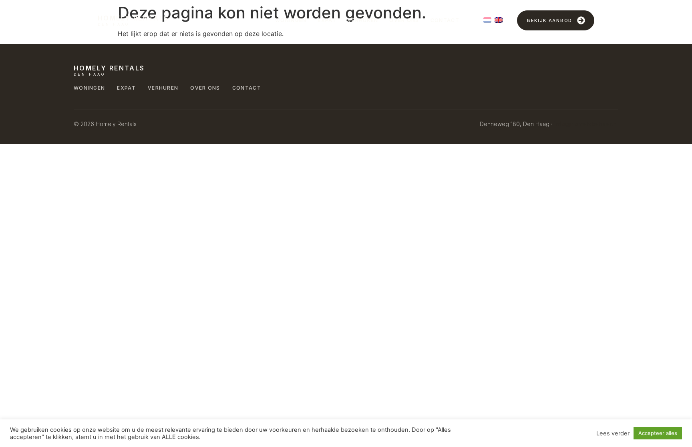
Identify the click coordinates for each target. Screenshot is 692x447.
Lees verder (613, 433)
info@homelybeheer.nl (586, 123)
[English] (499, 20)
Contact (444, 20)
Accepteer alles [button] (657, 433)
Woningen (290, 20)
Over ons (404, 20)
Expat (327, 20)
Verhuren (363, 20)
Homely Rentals (133, 18)
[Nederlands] (487, 20)
